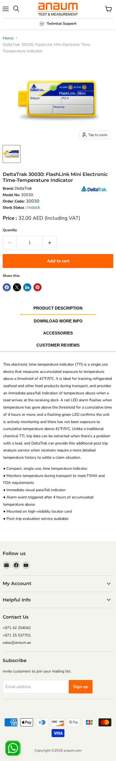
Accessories (58, 333)
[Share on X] (17, 287)
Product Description (58, 308)
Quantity (10, 230)
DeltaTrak (23, 188)
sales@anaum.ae (17, 642)
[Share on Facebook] (7, 287)
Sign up (80, 687)
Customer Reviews (58, 345)
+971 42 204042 (17, 627)
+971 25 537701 (17, 635)
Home (8, 38)
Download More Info (58, 321)
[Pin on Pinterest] (37, 287)
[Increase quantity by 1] (50, 243)
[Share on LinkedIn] (27, 287)
